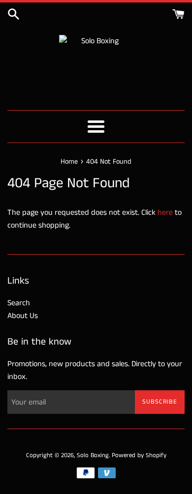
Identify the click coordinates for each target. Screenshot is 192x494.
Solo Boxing (93, 455)
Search (18, 303)
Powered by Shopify (139, 455)
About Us (22, 315)
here (165, 212)
